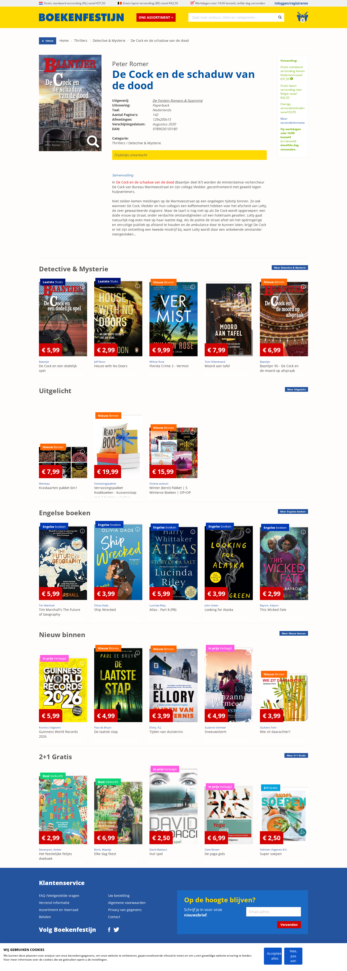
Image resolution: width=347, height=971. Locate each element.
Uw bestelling (119, 895)
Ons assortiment (154, 17)
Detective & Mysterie (109, 40)
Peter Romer (130, 64)
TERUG (49, 41)
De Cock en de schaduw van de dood (160, 40)
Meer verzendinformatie (292, 121)
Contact (114, 917)
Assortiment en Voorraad (58, 909)
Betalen (45, 917)
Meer (290, 267)
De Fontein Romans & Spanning (177, 100)
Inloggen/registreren (291, 3)
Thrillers (80, 40)
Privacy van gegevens (125, 909)
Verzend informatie (54, 902)
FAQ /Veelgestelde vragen (59, 895)
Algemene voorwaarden (127, 902)
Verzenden (289, 924)
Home (64, 40)
